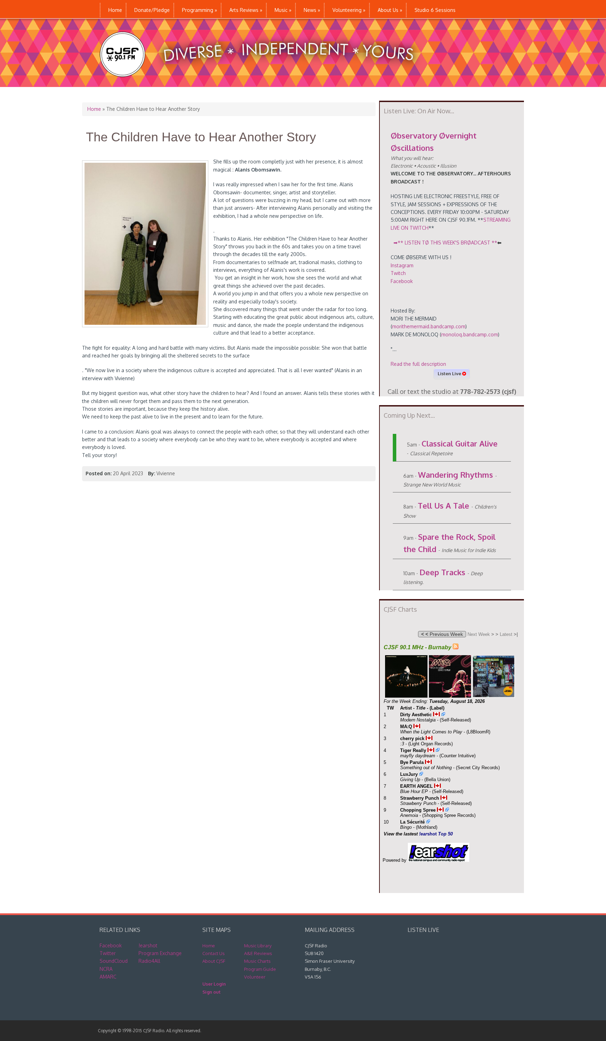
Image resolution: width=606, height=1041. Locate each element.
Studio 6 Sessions (435, 10)
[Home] (264, 83)
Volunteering (348, 10)
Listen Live (450, 373)
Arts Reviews (245, 10)
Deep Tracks (442, 572)
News (312, 10)
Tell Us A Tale (443, 505)
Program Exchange (160, 953)
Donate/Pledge (152, 10)
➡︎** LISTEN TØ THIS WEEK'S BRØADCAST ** (446, 243)
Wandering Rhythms (455, 474)
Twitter (108, 953)
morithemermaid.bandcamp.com (428, 326)
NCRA (106, 969)
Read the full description (418, 364)
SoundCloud (114, 961)
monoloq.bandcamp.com (469, 334)
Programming (199, 10)
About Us (390, 10)
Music (283, 10)
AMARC (108, 977)
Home (115, 10)
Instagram (402, 265)
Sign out (211, 992)
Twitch (398, 273)
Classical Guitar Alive (460, 443)
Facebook (402, 281)
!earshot (148, 945)
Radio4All (149, 961)
